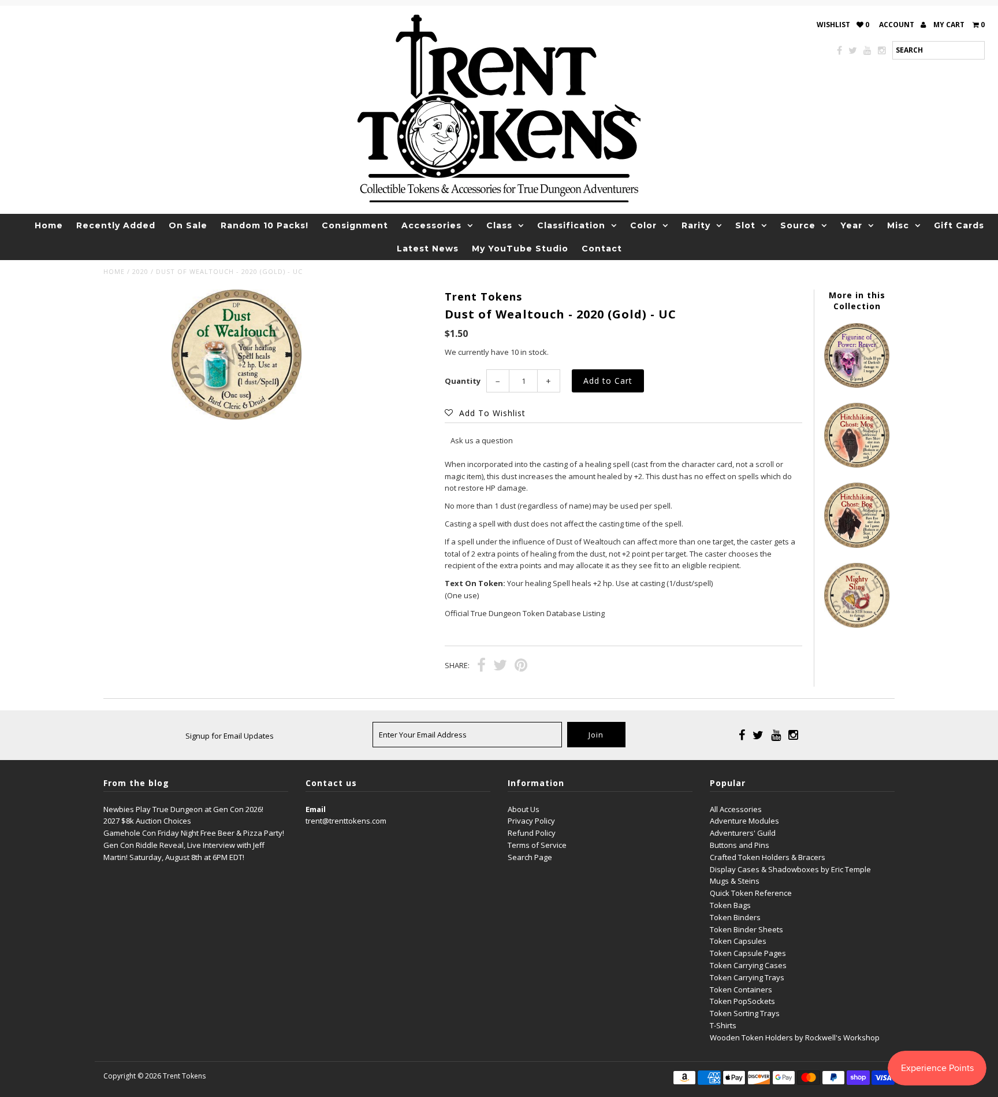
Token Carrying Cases (748, 965)
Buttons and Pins (739, 845)
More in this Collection (857, 301)
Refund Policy (532, 833)
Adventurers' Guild (743, 833)
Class (499, 225)
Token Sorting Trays (745, 1013)
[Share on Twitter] (500, 666)
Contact (602, 248)
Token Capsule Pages (748, 953)
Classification (571, 225)
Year (851, 225)
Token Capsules (738, 941)
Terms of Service (537, 845)
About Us (523, 809)
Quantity (463, 381)
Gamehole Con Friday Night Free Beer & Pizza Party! (193, 833)
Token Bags (730, 905)
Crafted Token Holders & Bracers (767, 857)
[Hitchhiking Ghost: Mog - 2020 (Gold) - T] (856, 464)
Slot (745, 225)
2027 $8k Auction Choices (147, 821)
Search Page (530, 857)
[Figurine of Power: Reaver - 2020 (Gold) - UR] (856, 385)
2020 (140, 271)
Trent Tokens (184, 1076)
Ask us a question (481, 440)
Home (49, 225)
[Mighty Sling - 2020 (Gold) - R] (856, 625)
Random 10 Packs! (264, 225)
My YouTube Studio (520, 248)
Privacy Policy (531, 821)
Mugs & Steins (734, 881)
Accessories (431, 225)
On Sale (188, 225)
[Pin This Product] (521, 666)
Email (316, 809)
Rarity (696, 225)
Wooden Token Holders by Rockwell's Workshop (795, 1037)
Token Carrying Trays (747, 977)
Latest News (428, 248)
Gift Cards (959, 225)
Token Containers (741, 989)
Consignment (355, 225)
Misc (898, 225)
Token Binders (735, 917)
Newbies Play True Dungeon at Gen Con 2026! (183, 809)
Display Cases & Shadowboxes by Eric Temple (790, 869)
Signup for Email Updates (229, 736)
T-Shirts (723, 1025)
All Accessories (736, 809)
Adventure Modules (744, 821)
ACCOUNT (897, 24)
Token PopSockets (742, 1001)
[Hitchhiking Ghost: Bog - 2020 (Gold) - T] (856, 545)
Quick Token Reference (751, 893)
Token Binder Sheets (746, 929)
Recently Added (115, 225)
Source (797, 225)
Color (643, 225)
